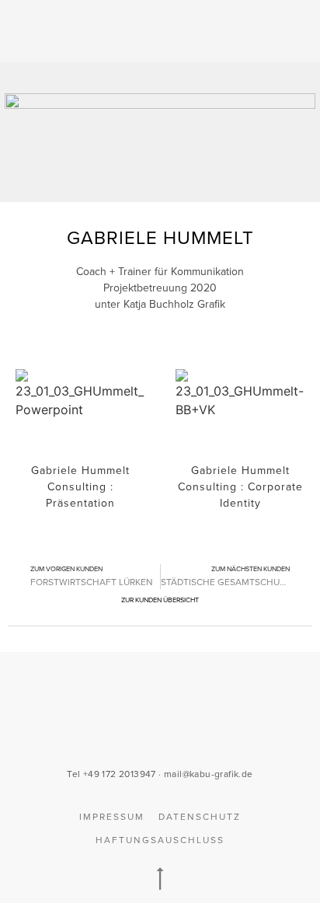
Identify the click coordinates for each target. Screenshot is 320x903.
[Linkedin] (208, 723)
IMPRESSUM (111, 816)
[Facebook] (144, 723)
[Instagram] (176, 723)
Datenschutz (199, 816)
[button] (275, 31)
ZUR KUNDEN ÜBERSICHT (160, 600)
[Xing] (113, 723)
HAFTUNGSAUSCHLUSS (160, 840)
